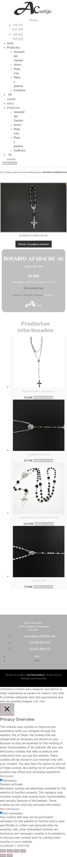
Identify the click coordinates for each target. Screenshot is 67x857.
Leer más (39, 701)
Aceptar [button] (27, 701)
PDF (37, 656)
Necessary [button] (7, 776)
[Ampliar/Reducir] (3, 850)
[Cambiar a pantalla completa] (10, 850)
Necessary (10, 780)
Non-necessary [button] (10, 809)
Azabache (49, 295)
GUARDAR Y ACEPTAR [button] (14, 845)
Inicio (10, 43)
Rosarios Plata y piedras (31, 172)
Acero (17, 64)
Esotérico (19, 90)
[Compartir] (16, 850)
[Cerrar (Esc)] (23, 850)
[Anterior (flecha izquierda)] (3, 855)
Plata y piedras (13, 172)
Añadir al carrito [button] (43, 397)
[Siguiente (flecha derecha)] (10, 855)
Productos (13, 47)
